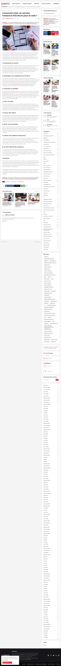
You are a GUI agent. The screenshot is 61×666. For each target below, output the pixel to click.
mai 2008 (51, 635)
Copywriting (9, 10)
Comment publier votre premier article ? (33, 203)
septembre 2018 (51, 493)
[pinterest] (59, 655)
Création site (51, 148)
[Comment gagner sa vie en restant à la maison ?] (55, 62)
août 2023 (51, 406)
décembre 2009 (51, 599)
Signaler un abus (48, 358)
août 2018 (51, 495)
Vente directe (51, 242)
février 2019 (51, 486)
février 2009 (51, 620)
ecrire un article (13, 181)
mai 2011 (51, 563)
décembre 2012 (51, 527)
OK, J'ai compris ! (7, 662)
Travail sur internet (46, 3)
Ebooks (51, 159)
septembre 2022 (51, 429)
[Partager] (39, 19)
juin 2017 (51, 510)
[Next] (59, 6)
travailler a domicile (51, 236)
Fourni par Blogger (49, 353)
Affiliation (51, 133)
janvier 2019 (51, 489)
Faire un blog (51, 176)
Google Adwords (51, 184)
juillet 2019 (51, 484)
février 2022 (51, 444)
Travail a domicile (51, 224)
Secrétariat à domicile (51, 216)
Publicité (51, 214)
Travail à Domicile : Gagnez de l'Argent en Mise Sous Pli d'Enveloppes (54, 104)
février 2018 (51, 501)
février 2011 (51, 569)
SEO (51, 220)
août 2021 (51, 457)
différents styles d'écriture (18, 84)
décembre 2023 (51, 398)
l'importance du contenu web (12, 70)
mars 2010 (51, 592)
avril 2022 (51, 440)
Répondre (4, 221)
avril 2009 (51, 616)
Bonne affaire (51, 140)
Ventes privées (51, 245)
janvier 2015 (51, 518)
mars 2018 (51, 499)
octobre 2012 (51, 531)
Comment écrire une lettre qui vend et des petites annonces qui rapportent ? (20, 204)
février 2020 (51, 478)
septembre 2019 (51, 480)
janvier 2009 (51, 622)
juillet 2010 (51, 584)
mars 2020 (51, 476)
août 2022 (51, 431)
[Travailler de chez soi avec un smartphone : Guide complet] (46, 46)
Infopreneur (51, 188)
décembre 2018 (51, 491)
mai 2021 (51, 461)
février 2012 (51, 544)
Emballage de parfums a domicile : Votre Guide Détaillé (46, 103)
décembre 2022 (51, 423)
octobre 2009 (51, 603)
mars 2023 (51, 417)
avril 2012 (51, 542)
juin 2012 (51, 537)
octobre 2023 (51, 402)
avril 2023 (51, 414)
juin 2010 (51, 586)
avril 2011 (51, 565)
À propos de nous (30, 664)
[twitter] (51, 655)
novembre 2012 (51, 529)
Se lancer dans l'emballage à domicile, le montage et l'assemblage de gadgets (24, 6)
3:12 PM (6, 216)
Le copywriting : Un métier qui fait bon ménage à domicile (6, 203)
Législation (51, 195)
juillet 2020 (51, 472)
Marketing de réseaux (51, 201)
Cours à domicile (51, 146)
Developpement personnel (51, 154)
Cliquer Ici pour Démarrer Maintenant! (28, 23)
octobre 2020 (51, 465)
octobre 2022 (51, 427)
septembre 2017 (51, 506)
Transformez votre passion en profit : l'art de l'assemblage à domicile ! (55, 89)
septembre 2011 (51, 554)
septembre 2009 (51, 605)
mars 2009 (51, 618)
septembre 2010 (51, 580)
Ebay (51, 157)
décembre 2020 (51, 463)
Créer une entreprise (51, 152)
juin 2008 (51, 633)
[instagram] (56, 655)
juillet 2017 (51, 508)
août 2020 (51, 470)
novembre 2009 (51, 601)
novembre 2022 (51, 425)
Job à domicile (51, 190)
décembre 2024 (51, 387)
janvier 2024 (51, 395)
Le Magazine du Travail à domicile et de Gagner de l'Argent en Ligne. (51, 347)
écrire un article (51, 167)
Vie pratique (51, 247)
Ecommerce (51, 161)
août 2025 (51, 385)
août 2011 (51, 556)
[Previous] (57, 6)
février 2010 (51, 595)
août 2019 (51, 482)
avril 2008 (51, 637)
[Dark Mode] (56, 4)
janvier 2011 (51, 571)
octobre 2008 (51, 628)
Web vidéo (51, 249)
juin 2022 (51, 436)
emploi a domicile (51, 173)
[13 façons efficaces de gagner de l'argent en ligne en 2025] (46, 62)
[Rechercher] (59, 4)
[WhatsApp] (22, 186)
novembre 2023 (51, 400)
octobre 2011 (51, 552)
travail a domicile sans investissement (50, 229)
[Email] (24, 186)
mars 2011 (51, 567)
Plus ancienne (37, 241)
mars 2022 (51, 442)
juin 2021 (51, 459)
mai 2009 (51, 614)
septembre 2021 (51, 455)
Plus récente (4, 241)
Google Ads (51, 182)
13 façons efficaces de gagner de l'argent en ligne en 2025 (46, 68)
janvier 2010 (51, 597)
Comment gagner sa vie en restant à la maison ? (55, 68)
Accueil (3, 10)
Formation (51, 178)
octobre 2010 (51, 578)
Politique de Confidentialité (41, 664)
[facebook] (48, 655)
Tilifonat (58, 664)
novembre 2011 (51, 550)
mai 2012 (51, 539)
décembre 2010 (51, 573)
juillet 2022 (51, 434)
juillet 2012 (51, 535)
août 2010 (51, 582)
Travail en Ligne (51, 232)
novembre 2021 (51, 450)
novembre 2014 (51, 522)
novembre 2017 (51, 503)
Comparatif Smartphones (48, 13)
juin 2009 (51, 611)
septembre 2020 (51, 467)
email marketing (51, 169)
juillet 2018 (51, 497)
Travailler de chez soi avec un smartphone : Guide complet (46, 51)
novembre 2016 (51, 514)
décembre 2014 (51, 520)
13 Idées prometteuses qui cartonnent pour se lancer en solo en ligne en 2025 (55, 52)
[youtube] (54, 655)
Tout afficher (37, 191)
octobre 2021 (51, 453)
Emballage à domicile (51, 171)
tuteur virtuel (51, 238)
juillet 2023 (51, 408)
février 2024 (51, 393)
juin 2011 (51, 561)
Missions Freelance (10, 214)
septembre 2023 (51, 404)
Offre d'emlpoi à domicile (51, 207)
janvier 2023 (51, 421)
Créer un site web (51, 150)
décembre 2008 (51, 624)
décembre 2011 (51, 548)
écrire (51, 163)
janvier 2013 (51, 525)
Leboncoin (51, 193)
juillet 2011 (51, 558)
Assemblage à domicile (51, 135)
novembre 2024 (51, 389)
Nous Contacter (51, 664)
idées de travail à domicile (51, 186)
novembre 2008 (51, 626)
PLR (51, 212)
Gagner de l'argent (27, 3)
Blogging (51, 137)
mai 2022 (51, 438)
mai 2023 (51, 412)
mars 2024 (51, 391)
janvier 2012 (51, 546)
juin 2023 (51, 410)
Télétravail (36, 3)
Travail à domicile (16, 3)
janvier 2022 (51, 446)
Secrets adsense (51, 218)
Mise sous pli (51, 205)
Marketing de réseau (51, 199)
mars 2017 (51, 512)
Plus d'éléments (50, 366)
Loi (51, 197)
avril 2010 (51, 590)
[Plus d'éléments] (26, 186)
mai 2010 (51, 588)
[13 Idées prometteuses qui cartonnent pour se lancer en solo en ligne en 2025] (55, 46)
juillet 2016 (51, 516)
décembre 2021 (51, 448)
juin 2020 (51, 474)
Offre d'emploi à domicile (51, 210)
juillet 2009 (51, 609)
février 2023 (51, 419)
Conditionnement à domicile (51, 142)
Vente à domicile (51, 240)
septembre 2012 (51, 533)
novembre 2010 (51, 575)
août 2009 (51, 607)
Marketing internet (51, 203)
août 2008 (51, 631)
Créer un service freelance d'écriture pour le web (13, 52)
